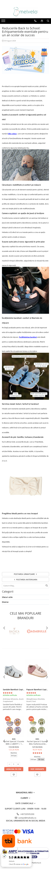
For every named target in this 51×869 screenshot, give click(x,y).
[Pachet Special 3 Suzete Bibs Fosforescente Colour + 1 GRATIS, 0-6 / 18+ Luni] (37, 726)
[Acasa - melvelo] (25, 11)
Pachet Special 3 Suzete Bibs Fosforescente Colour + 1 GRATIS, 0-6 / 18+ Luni (37, 742)
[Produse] (3, 21)
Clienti (25, 798)
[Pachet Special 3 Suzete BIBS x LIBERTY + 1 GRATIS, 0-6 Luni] (13, 726)
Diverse (5, 602)
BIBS (14, 739)
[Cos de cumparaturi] (42, 20)
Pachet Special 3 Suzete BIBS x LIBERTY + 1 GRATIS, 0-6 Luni (13, 742)
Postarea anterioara (26, 579)
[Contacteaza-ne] (35, 20)
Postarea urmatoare (24, 574)
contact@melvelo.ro (27, 817)
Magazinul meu (24, 792)
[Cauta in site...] (48, 20)
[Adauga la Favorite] (14, 775)
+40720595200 (27, 814)
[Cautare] (46, 585)
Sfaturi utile (7, 597)
